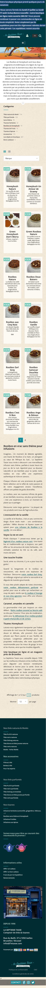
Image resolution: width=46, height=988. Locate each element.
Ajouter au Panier (13, 174)
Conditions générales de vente (23, 974)
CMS (35, 970)
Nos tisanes (8, 804)
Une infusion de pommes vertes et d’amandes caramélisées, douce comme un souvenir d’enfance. (34, 199)
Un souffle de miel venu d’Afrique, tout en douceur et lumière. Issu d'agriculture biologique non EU (12, 196)
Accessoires (8, 134)
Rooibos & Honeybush (12, 126)
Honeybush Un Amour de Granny (33, 189)
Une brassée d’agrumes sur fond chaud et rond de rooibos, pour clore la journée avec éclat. (33, 379)
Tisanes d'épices (9, 131)
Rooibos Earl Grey (12, 368)
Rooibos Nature (12, 278)
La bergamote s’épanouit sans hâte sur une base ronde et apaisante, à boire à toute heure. (12, 376)
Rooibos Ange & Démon (33, 414)
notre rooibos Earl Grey (31, 574)
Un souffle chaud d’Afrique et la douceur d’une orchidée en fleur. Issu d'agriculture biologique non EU (33, 332)
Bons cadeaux (9, 140)
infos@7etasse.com (12, 943)
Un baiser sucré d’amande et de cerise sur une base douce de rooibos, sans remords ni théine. (33, 286)
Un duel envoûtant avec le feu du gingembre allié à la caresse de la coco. (33, 420)
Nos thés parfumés (12, 779)
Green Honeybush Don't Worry (12, 234)
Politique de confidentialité (18, 970)
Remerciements (9, 878)
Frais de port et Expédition (13, 875)
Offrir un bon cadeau (11, 872)
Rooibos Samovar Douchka (33, 370)
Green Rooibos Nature (33, 233)
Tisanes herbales (10, 123)
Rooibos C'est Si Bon (12, 414)
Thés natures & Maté (11, 114)
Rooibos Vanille (33, 323)
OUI (12, 334)
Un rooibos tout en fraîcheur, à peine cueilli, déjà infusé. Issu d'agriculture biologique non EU (33, 240)
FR (35, 36)
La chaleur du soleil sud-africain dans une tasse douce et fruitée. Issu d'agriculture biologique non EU (12, 287)
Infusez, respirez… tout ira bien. (12, 240)
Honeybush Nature (12, 187)
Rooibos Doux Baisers (33, 278)
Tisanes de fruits (9, 128)
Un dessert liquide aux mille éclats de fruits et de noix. (12, 329)
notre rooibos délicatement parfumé (21, 587)
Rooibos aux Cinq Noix (12, 323)
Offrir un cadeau (9, 869)
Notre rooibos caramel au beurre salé (26, 610)
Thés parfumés (9, 117)
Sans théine (8, 120)
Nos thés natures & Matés (15, 728)
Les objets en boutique (12, 137)
